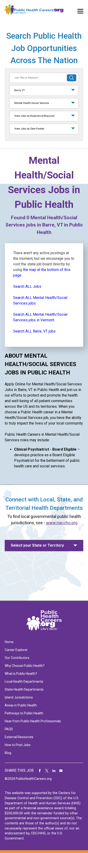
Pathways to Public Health (24, 713)
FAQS (9, 729)
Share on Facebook (40, 770)
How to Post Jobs (18, 745)
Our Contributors (17, 658)
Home (9, 642)
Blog (8, 753)
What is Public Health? (21, 673)
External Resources (19, 737)
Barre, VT (19, 90)
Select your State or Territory (37, 545)
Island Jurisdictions (19, 697)
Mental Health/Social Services (31, 103)
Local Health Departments (24, 681)
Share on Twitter (47, 770)
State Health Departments (24, 689)
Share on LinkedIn (54, 770)
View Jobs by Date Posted (29, 128)
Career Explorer (16, 650)
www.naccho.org (61, 522)
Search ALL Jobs (27, 286)
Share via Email (61, 770)
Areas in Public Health (21, 705)
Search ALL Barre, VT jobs (34, 331)
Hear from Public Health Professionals (33, 721)
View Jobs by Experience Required (34, 115)
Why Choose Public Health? (25, 666)
